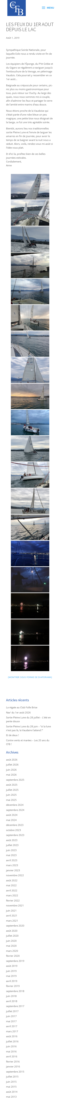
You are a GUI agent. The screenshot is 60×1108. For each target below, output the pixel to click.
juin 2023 (11, 850)
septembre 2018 (15, 991)
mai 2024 (11, 820)
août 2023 (11, 840)
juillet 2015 (12, 1076)
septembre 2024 (15, 810)
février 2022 (13, 900)
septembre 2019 (15, 960)
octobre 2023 (13, 830)
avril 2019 (11, 981)
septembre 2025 (15, 779)
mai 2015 (11, 1086)
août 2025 (11, 784)
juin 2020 (11, 940)
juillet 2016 (12, 1041)
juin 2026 (11, 769)
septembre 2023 (15, 835)
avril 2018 (11, 1001)
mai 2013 (11, 1096)
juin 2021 (11, 910)
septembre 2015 (15, 1071)
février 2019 (13, 986)
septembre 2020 (15, 925)
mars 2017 (12, 1031)
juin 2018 (11, 996)
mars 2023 (12, 865)
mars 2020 (12, 950)
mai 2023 (11, 855)
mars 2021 (12, 920)
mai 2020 (11, 945)
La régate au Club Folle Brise (21, 707)
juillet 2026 (12, 764)
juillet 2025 (12, 789)
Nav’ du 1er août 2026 (18, 712)
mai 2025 (11, 799)
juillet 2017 (12, 1011)
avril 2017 (11, 1026)
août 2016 (11, 1036)
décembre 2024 (15, 804)
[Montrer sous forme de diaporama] (30, 677)
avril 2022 (11, 890)
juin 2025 (11, 794)
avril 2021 (11, 915)
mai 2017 (11, 1021)
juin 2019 (11, 971)
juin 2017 (11, 1016)
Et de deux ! (12, 735)
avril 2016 (11, 1056)
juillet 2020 (12, 935)
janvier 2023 (13, 870)
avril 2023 (11, 860)
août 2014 (11, 1091)
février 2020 (13, 955)
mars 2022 (12, 895)
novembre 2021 (15, 905)
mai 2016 (11, 1051)
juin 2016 (11, 1046)
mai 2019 (11, 975)
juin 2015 (11, 1081)
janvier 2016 (13, 1066)
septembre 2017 (15, 1006)
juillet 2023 (12, 845)
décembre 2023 (15, 825)
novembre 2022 (15, 875)
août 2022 (11, 880)
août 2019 (11, 965)
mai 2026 (11, 774)
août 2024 (11, 814)
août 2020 (11, 930)
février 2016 (13, 1061)
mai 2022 (11, 885)
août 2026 (11, 759)
